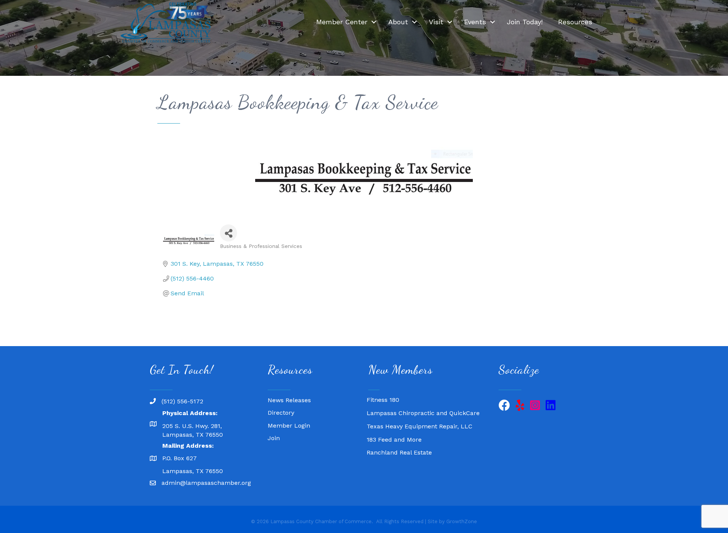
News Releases (289, 400)
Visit (436, 22)
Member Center (341, 22)
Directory (281, 412)
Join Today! (525, 22)
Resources (575, 22)
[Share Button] (228, 232)
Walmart (379, 459)
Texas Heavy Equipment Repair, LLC (419, 420)
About (398, 22)
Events (475, 22)
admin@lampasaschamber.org (206, 482)
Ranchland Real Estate (399, 446)
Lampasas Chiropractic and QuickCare (423, 407)
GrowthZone (461, 521)
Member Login (289, 425)
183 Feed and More (394, 433)
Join (274, 438)
